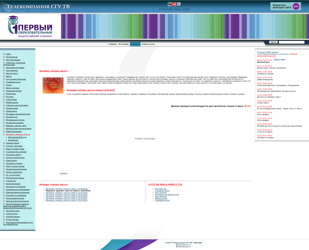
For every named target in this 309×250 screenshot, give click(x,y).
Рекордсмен (11, 94)
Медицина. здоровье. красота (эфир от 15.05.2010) (67, 193)
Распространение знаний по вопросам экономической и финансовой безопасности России (17, 206)
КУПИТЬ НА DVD (148, 44)
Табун (8, 54)
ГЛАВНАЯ (112, 44)
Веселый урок (11, 117)
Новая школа (11, 160)
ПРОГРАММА (123, 44)
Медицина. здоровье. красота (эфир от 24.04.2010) (67, 196)
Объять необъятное (14, 172)
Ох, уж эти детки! (13, 175)
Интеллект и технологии (16, 187)
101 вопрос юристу (14, 155)
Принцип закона (12, 143)
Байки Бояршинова (14, 131)
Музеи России (12, 57)
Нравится (63, 173)
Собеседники (11, 99)
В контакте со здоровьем (16, 195)
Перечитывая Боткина (15, 198)
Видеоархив (13, 140)
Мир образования (13, 60)
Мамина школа (12, 102)
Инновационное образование (18, 189)
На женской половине (15, 123)
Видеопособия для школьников (18, 129)
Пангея (9, 85)
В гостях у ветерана (14, 146)
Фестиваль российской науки (18, 114)
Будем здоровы (12, 219)
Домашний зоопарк (14, 91)
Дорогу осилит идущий (15, 166)
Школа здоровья (12, 88)
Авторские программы (15, 68)
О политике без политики (16, 152)
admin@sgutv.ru (184, 247)
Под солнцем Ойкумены (16, 79)
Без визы (9, 97)
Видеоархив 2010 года (17, 137)
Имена (8, 76)
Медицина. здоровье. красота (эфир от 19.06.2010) (67, 189)
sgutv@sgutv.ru (184, 245)
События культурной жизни (17, 105)
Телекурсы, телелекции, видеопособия (14, 64)
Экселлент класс (13, 211)
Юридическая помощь (15, 178)
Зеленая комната (13, 217)
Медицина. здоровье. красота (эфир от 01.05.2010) (67, 194)
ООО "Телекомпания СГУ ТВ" (180, 243)
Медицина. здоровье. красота (18, 134)
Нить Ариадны (12, 70)
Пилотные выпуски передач (17, 201)
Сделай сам (11, 181)
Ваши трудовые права (15, 149)
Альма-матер (11, 111)
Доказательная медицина (16, 169)
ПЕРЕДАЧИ (135, 44)
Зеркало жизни (12, 108)
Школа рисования (13, 184)
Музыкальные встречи (15, 120)
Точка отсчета (12, 214)
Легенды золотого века (15, 158)
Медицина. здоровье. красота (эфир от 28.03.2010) (67, 200)
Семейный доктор (13, 82)
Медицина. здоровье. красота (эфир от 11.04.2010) (66, 198)
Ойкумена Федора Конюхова (17, 192)
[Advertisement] (118, 58)
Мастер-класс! (12, 73)
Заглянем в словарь (14, 163)
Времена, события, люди (16, 126)
